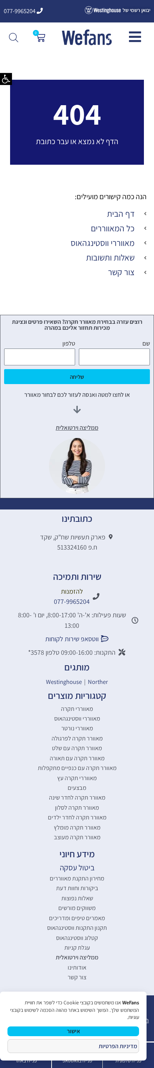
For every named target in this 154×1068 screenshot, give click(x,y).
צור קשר (77, 977)
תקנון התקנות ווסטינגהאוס (77, 928)
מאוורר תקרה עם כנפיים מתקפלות (77, 768)
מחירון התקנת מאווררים (77, 878)
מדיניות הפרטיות (118, 1046)
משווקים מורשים (77, 908)
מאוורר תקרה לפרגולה (77, 738)
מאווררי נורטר (77, 728)
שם (146, 343)
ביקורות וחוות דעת (77, 888)
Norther (98, 682)
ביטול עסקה (77, 867)
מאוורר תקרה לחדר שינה (77, 797)
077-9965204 (20, 11)
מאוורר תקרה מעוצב (77, 837)
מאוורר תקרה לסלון (77, 807)
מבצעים (77, 787)
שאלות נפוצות (77, 898)
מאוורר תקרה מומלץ (77, 827)
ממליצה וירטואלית (77, 957)
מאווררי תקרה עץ (77, 778)
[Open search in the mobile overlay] (14, 37)
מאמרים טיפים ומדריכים (77, 918)
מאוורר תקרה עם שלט (77, 748)
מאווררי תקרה (77, 709)
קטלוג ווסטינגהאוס (77, 938)
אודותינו (77, 967)
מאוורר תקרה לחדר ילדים (77, 817)
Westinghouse (64, 682)
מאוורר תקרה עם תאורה (77, 758)
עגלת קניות (77, 947)
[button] (6, 79)
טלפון (68, 343)
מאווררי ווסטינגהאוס (77, 718)
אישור (73, 1031)
